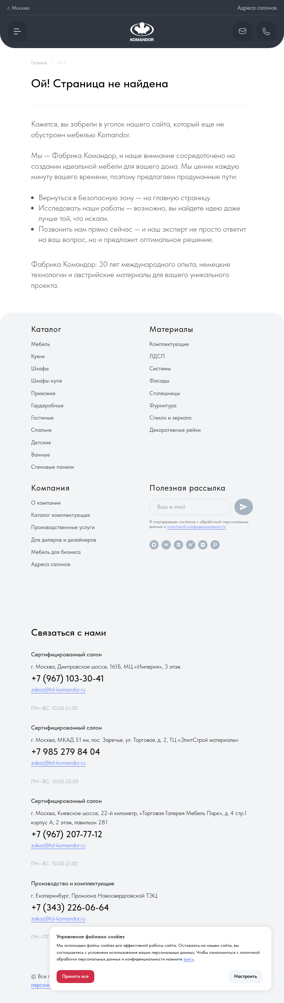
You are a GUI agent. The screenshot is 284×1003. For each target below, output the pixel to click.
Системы (160, 368)
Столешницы (164, 393)
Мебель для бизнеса (56, 552)
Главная (39, 62)
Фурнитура (162, 405)
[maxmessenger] (154, 544)
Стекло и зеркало (170, 417)
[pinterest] (215, 544)
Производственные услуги (63, 527)
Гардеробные (47, 405)
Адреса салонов (257, 7)
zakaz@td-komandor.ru (58, 689)
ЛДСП (157, 356)
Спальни (41, 430)
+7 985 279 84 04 (65, 751)
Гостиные (42, 417)
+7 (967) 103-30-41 (67, 678)
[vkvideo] (178, 544)
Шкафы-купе (46, 380)
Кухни (38, 356)
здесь (188, 959)
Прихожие (43, 393)
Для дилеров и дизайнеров (63, 539)
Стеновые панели (52, 467)
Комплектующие (169, 344)
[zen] (202, 544)
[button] (17, 31)
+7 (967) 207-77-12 (66, 834)
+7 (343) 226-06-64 (70, 907)
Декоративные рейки (175, 430)
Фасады (159, 380)
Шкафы (40, 368)
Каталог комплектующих (60, 515)
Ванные (40, 454)
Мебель (40, 344)
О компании (46, 502)
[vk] (166, 544)
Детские (41, 442)
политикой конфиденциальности (196, 526)
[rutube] (190, 544)
